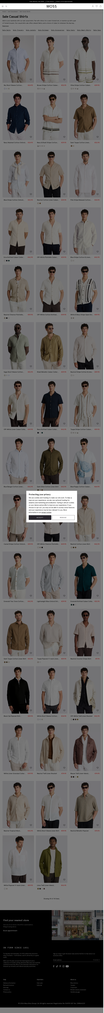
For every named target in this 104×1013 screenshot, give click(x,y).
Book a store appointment (64, 1)
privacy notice (46, 512)
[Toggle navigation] (2, 6)
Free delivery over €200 (37, 1)
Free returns (50, 1)
